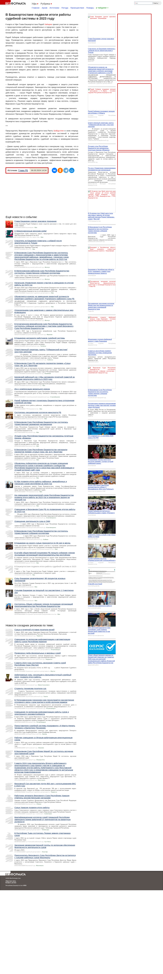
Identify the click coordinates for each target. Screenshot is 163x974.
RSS (25, 885)
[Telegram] (66, 170)
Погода (64, 8)
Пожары (90, 8)
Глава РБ (23, 170)
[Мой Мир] (71, 170)
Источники (54, 8)
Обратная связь (11, 881)
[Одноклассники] (60, 170)
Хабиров (48, 24)
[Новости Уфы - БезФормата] (13, 3)
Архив (44, 8)
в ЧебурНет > (102, 8)
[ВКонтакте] (54, 170)
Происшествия (77, 8)
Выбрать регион (11, 882)
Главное (35, 8)
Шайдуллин (59, 131)
